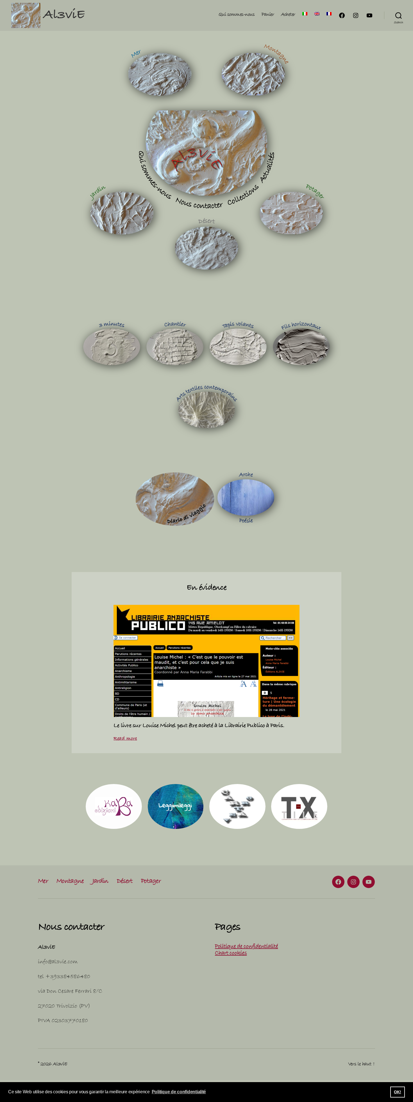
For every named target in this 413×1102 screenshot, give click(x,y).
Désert (125, 882)
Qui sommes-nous (237, 15)
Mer (43, 882)
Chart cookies (231, 954)
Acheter (288, 15)
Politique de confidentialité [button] (179, 1091)
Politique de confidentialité (246, 947)
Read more (125, 739)
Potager (151, 882)
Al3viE (64, 16)
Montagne (70, 882)
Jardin (100, 882)
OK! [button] (397, 1092)
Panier (268, 15)
